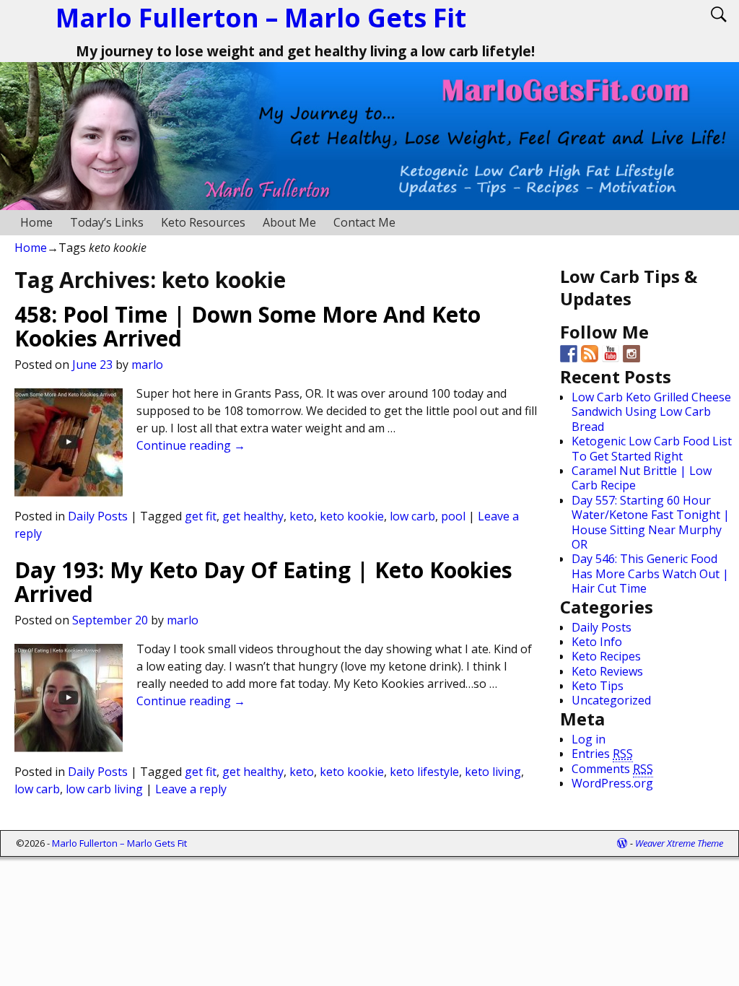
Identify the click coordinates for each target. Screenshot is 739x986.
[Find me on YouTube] (610, 353)
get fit (201, 516)
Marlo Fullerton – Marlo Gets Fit (261, 17)
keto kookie (352, 516)
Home (36, 222)
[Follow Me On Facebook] (568, 353)
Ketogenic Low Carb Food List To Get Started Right (652, 448)
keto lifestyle (424, 772)
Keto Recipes (606, 656)
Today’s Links (107, 222)
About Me (289, 222)
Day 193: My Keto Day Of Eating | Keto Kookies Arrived (263, 581)
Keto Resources (203, 222)
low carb (412, 516)
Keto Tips (598, 686)
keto (301, 516)
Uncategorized (611, 700)
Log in (588, 739)
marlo (147, 364)
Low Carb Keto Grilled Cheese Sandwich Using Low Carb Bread (651, 412)
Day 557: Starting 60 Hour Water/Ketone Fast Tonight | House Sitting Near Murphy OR (651, 522)
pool (453, 516)
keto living (493, 772)
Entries (602, 754)
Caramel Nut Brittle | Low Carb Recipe (642, 478)
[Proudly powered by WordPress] (622, 843)
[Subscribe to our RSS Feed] (589, 353)
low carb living (104, 789)
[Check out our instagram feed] (631, 353)
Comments (612, 769)
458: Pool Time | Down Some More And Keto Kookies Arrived (247, 326)
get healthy (253, 516)
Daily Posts (98, 516)
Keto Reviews (607, 671)
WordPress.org (612, 783)
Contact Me (364, 222)
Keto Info (597, 642)
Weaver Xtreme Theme (679, 843)
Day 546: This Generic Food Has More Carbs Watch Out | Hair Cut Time (650, 573)
